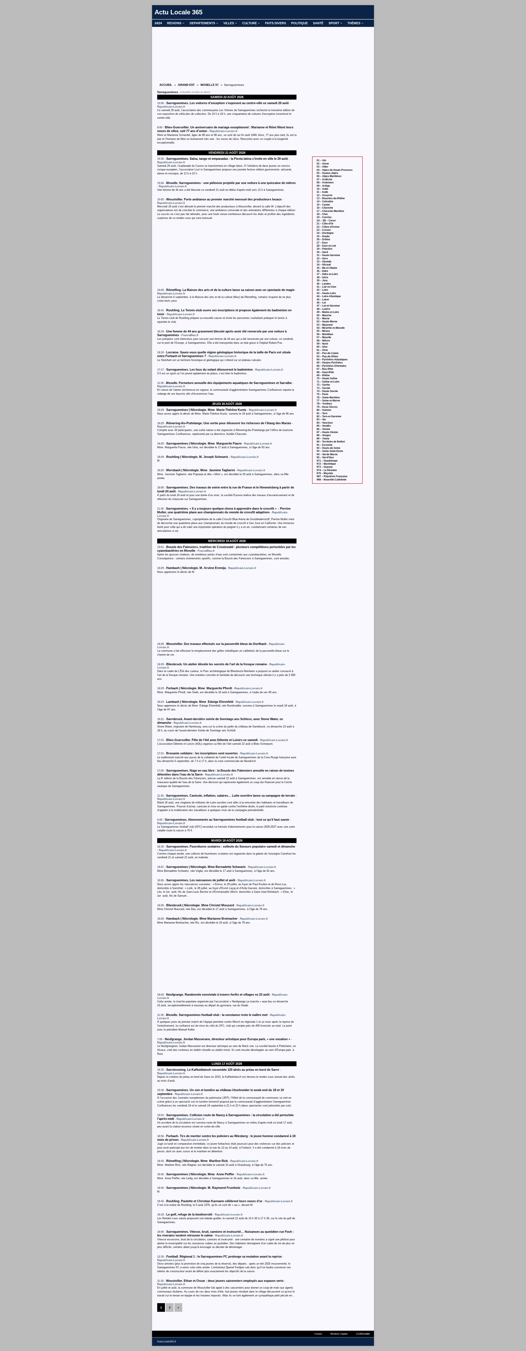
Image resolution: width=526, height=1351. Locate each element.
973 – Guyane (325, 466)
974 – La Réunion (327, 470)
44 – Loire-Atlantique (329, 296)
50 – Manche (324, 315)
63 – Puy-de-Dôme (327, 356)
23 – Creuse (324, 230)
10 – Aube (322, 188)
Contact (318, 1334)
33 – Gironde (324, 261)
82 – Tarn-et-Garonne (329, 416)
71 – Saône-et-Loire (328, 381)
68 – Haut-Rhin (325, 372)
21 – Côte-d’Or (325, 223)
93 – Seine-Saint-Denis (330, 451)
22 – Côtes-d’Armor (328, 226)
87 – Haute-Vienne (327, 432)
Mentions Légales (339, 1334)
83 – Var (321, 419)
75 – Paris (322, 394)
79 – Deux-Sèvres (327, 407)
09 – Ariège (323, 185)
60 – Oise (322, 346)
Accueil (165, 84)
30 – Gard (322, 252)
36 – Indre (322, 271)
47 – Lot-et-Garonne (328, 305)
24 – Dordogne (325, 233)
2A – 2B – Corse (326, 220)
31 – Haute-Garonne (328, 255)
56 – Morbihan (325, 334)
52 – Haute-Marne (327, 321)
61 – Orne (322, 350)
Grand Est (186, 84)
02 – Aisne (323, 163)
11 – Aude (322, 192)
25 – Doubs (323, 236)
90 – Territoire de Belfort (331, 441)
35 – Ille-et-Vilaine (327, 268)
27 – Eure (322, 242)
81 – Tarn (322, 413)
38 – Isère (322, 277)
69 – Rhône (323, 375)
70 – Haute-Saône (327, 378)
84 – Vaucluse (325, 422)
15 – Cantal (323, 204)
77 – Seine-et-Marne (328, 400)
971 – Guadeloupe (327, 460)
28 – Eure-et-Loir (326, 245)
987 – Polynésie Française (332, 476)
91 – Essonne (324, 444)
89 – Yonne (323, 438)
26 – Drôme (323, 239)
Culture (249, 23)
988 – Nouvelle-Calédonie (331, 479)
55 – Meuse (323, 331)
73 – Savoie (323, 388)
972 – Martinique (326, 463)
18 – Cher (322, 214)
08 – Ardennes (325, 182)
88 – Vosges (324, 435)
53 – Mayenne (325, 324)
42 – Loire (322, 289)
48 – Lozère (323, 309)
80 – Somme (324, 410)
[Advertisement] (227, 54)
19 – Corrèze (324, 217)
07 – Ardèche (324, 179)
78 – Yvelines (324, 403)
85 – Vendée (324, 425)
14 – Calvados (325, 201)
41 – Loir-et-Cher (326, 286)
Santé (318, 23)
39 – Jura (322, 280)
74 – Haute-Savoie (327, 391)
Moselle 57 (210, 84)
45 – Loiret (323, 299)
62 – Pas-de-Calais (328, 353)
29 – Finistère (324, 248)
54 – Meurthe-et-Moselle (331, 327)
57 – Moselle (324, 337)
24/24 (158, 23)
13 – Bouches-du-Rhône (331, 198)
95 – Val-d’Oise (325, 457)
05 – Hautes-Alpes (327, 173)
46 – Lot (321, 302)
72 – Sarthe (323, 384)
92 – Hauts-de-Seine (328, 448)
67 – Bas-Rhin (325, 369)
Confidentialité (363, 1334)
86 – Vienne (323, 429)
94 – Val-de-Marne (327, 454)
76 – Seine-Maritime (328, 397)
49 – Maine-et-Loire (328, 312)
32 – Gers (322, 258)
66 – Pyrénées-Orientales (331, 365)
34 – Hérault (324, 264)
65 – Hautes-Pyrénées (330, 362)
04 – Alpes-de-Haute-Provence (335, 170)
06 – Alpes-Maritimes (329, 176)
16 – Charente (325, 207)
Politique (299, 23)
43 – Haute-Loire (326, 293)
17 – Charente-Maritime (330, 211)
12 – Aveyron (324, 195)
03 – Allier (322, 166)
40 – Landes (324, 283)
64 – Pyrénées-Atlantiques (332, 359)
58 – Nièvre (323, 340)
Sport (334, 23)
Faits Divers (275, 23)
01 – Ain (321, 160)
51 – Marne (323, 318)
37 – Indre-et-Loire (327, 274)
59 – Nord (322, 343)
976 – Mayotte (325, 473)
